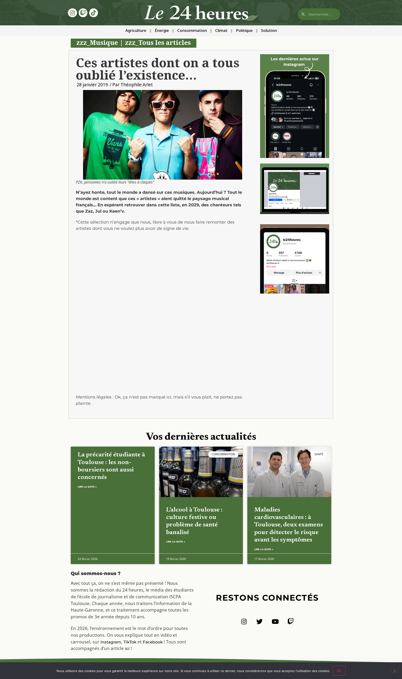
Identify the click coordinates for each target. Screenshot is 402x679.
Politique (244, 30)
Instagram (110, 642)
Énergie (162, 30)
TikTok (130, 642)
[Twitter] (259, 621)
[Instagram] (72, 12)
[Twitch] (83, 12)
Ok (339, 670)
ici (127, 648)
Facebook (153, 642)
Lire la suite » (87, 486)
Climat (221, 30)
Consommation (192, 30)
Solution (269, 30)
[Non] (395, 670)
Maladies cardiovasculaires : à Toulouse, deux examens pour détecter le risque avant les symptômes (288, 525)
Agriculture (135, 30)
